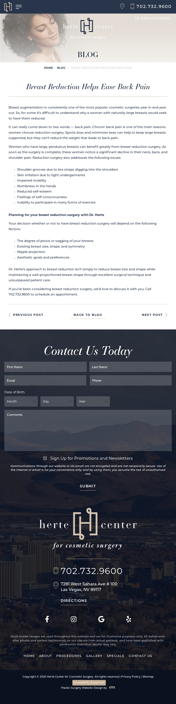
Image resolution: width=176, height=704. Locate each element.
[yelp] (128, 621)
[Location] (123, 6)
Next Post (152, 315)
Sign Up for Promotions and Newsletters (91, 458)
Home (48, 67)
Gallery (94, 656)
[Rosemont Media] (111, 688)
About (45, 656)
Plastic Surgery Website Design (82, 688)
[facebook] (47, 621)
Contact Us (140, 656)
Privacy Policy (130, 677)
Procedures (69, 656)
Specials (115, 656)
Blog (61, 67)
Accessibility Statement (89, 682)
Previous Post (28, 315)
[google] (101, 621)
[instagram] (73, 621)
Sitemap (148, 677)
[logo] (10, 7)
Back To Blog (88, 315)
